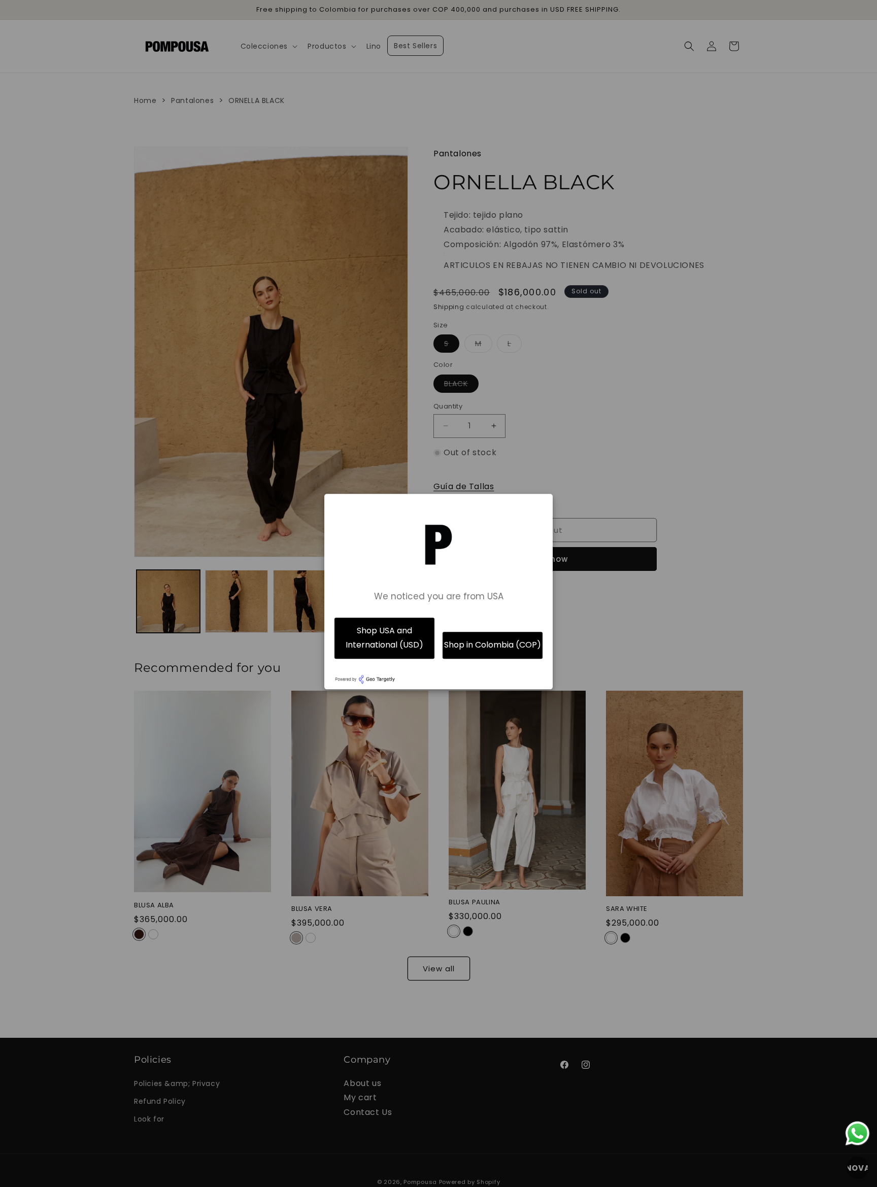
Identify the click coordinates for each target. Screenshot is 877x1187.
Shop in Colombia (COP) (492, 645)
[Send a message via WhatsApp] (857, 1133)
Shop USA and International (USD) (384, 638)
